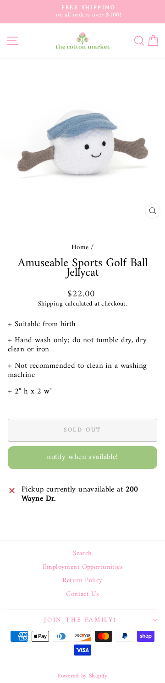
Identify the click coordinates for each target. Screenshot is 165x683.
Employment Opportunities (82, 568)
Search (82, 554)
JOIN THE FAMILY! (80, 620)
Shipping (50, 304)
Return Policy (82, 581)
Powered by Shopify (82, 676)
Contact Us (82, 595)
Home (80, 247)
